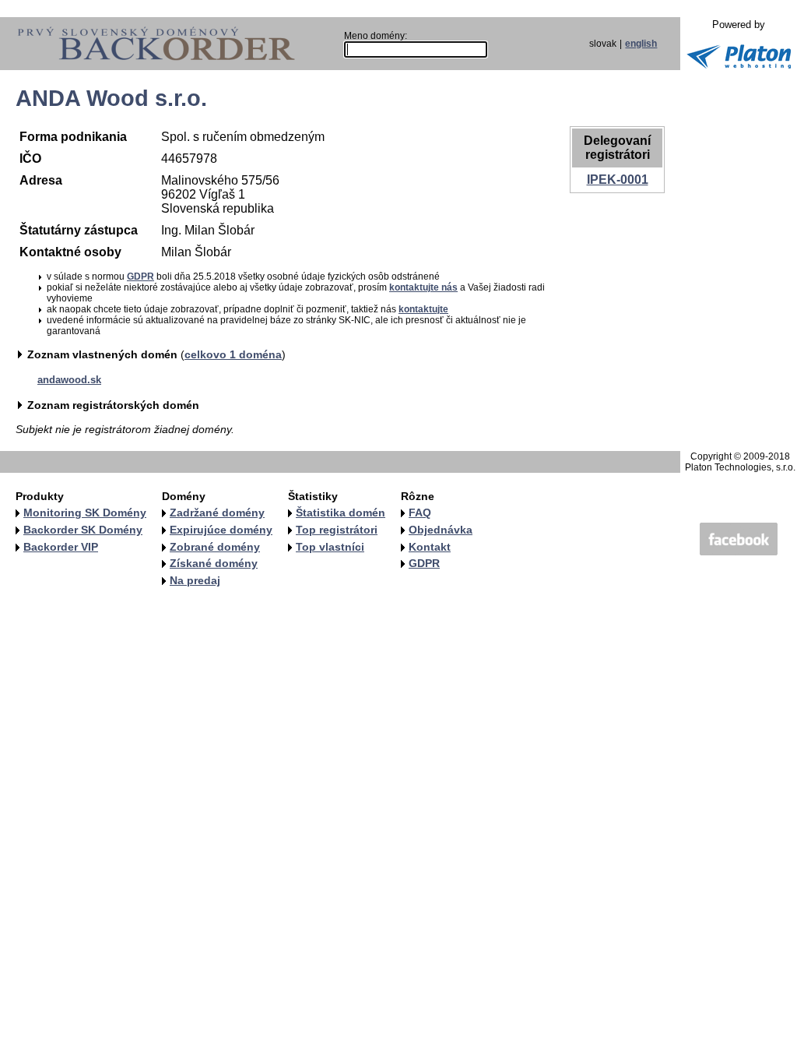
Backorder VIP (60, 547)
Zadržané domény (217, 512)
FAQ (420, 512)
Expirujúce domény (221, 529)
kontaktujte (423, 309)
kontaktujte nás (423, 287)
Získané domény (214, 563)
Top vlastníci (330, 547)
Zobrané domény (215, 547)
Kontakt (430, 547)
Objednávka (440, 529)
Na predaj (195, 580)
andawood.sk (69, 380)
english (641, 43)
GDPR (140, 276)
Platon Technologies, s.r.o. (740, 467)
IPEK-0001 (617, 179)
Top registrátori (336, 529)
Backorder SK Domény (82, 529)
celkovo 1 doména (233, 354)
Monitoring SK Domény (84, 512)
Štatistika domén (340, 512)
